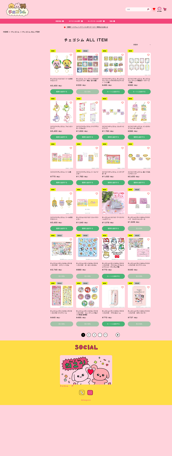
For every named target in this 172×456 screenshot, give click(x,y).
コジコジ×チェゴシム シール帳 (60, 172)
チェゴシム (15, 32)
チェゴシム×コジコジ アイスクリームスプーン (113, 218)
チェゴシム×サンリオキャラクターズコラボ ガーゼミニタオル (87, 264)
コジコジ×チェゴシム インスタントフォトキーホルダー (139, 127)
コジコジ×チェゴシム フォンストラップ (61, 127)
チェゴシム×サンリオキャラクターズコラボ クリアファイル (139, 264)
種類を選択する (61, 91)
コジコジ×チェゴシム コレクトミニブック (113, 127)
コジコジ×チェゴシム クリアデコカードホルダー (87, 127)
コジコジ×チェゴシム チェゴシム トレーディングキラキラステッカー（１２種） (113, 80)
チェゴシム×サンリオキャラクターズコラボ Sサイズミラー (139, 312)
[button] (59, 21)
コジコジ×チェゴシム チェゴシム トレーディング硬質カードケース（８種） (139, 80)
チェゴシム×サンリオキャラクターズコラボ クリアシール (61, 312)
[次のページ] (118, 335)
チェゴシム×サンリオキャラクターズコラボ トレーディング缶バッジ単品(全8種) (87, 312)
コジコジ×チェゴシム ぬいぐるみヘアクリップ (139, 172)
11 (105, 335)
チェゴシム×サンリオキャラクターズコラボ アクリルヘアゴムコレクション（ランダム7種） (113, 265)
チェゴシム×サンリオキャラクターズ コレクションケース (139, 218)
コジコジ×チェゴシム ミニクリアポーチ (113, 172)
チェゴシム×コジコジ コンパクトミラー (87, 218)
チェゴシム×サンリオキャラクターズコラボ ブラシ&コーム (113, 312)
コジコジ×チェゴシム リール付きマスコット (61, 218)
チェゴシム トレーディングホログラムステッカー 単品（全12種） (87, 79)
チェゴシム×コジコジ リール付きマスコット (61, 79)
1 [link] (83, 335)
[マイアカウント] (159, 9)
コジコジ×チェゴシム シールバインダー (87, 172)
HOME (5, 32)
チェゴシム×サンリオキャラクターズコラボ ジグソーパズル (61, 264)
